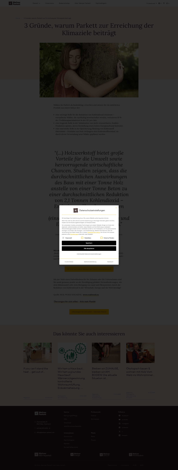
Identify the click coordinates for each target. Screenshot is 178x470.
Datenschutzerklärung (94, 232)
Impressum (110, 262)
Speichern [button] (89, 243)
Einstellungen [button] (74, 234)
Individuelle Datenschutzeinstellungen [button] (89, 254)
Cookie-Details (69, 262)
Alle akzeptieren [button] (89, 248)
